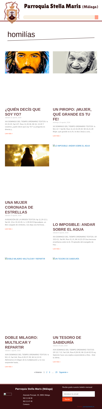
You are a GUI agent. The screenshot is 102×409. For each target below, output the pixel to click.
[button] (96, 17)
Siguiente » (63, 372)
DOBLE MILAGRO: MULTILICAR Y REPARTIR (21, 342)
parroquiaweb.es (88, 407)
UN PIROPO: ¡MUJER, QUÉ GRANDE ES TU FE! (72, 114)
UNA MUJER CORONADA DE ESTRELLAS (19, 207)
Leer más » (9, 133)
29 (56, 372)
